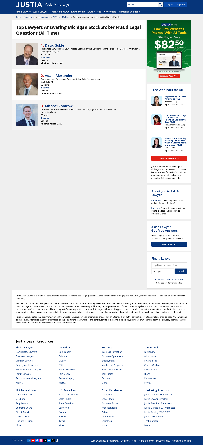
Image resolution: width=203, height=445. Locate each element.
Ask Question (169, 244)
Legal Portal (113, 441)
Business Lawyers (25, 356)
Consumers (157, 200)
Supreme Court (24, 407)
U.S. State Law (67, 390)
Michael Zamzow (58, 105)
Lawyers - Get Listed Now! (169, 279)
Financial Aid (150, 360)
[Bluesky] (49, 440)
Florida (62, 412)
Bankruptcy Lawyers (26, 351)
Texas (62, 420)
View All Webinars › (169, 158)
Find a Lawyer (23, 12)
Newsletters (110, 12)
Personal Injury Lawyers (28, 378)
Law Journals (151, 369)
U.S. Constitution (24, 394)
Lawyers (155, 208)
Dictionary (149, 351)
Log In (170, 4)
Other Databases (112, 390)
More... (19, 382)
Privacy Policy (163, 441)
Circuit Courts (23, 412)
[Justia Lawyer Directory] (57, 440)
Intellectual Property (112, 365)
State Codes (65, 398)
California (64, 407)
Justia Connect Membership (158, 394)
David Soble (54, 45)
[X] (53, 440)
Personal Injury (67, 378)
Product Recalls (109, 407)
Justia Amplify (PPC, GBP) (157, 412)
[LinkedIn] (29, 440)
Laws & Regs (94, 12)
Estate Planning (67, 369)
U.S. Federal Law (26, 390)
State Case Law (66, 403)
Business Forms (110, 403)
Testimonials (151, 420)
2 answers (45, 57)
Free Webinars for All (167, 89)
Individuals (65, 347)
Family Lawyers (23, 373)
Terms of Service (146, 441)
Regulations (22, 403)
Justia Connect (98, 441)
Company (125, 441)
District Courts (23, 416)
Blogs (147, 373)
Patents (106, 412)
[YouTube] (33, 440)
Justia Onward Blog (154, 416)
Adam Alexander (58, 75)
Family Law (64, 373)
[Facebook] (37, 440)
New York (64, 416)
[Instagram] (41, 440)
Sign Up (181, 4)
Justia (18, 17)
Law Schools (78, 12)
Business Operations (112, 356)
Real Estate (107, 373)
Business (107, 347)
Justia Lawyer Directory (156, 398)
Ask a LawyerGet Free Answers (164, 228)
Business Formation (112, 351)
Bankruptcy (65, 351)
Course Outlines (152, 365)
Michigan (66, 17)
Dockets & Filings (25, 420)
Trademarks (108, 416)
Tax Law (106, 378)
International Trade (112, 369)
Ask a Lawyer (40, 12)
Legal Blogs (108, 398)
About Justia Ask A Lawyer (165, 193)
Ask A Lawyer (29, 17)
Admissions (150, 356)
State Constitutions (69, 394)
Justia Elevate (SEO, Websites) (159, 407)
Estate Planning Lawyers (28, 369)
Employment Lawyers (27, 365)
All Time (56, 17)
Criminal (63, 356)
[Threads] (45, 440)
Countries (107, 420)
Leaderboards (44, 17)
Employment (108, 360)
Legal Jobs (107, 394)
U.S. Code (20, 398)
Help (134, 441)
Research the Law (59, 12)
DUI (61, 365)
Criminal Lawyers (25, 360)
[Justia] (29, 4)
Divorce (63, 360)
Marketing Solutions (129, 12)
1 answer (45, 87)
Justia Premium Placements (158, 403)
